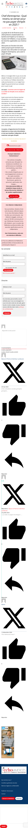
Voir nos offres (14, 196)
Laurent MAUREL (6, 28)
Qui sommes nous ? (6, 780)
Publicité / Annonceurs (7, 791)
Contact (3, 794)
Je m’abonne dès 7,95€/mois (14, 150)
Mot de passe (10, 261)
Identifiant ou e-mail (12, 255)
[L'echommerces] (14, 773)
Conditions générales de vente (9, 783)
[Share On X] (14, 385)
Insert (3, 826)
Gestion (15, 28)
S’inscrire (7, 313)
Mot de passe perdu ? (9, 273)
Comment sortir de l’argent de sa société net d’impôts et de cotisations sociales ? (13, 91)
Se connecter (18, 198)
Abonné (21, 28)
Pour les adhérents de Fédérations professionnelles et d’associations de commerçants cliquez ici (12, 243)
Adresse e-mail (11, 287)
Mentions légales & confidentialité (10, 786)
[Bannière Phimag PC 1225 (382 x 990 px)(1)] (7, 757)
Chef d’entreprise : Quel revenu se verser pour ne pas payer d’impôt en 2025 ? (13, 20)
